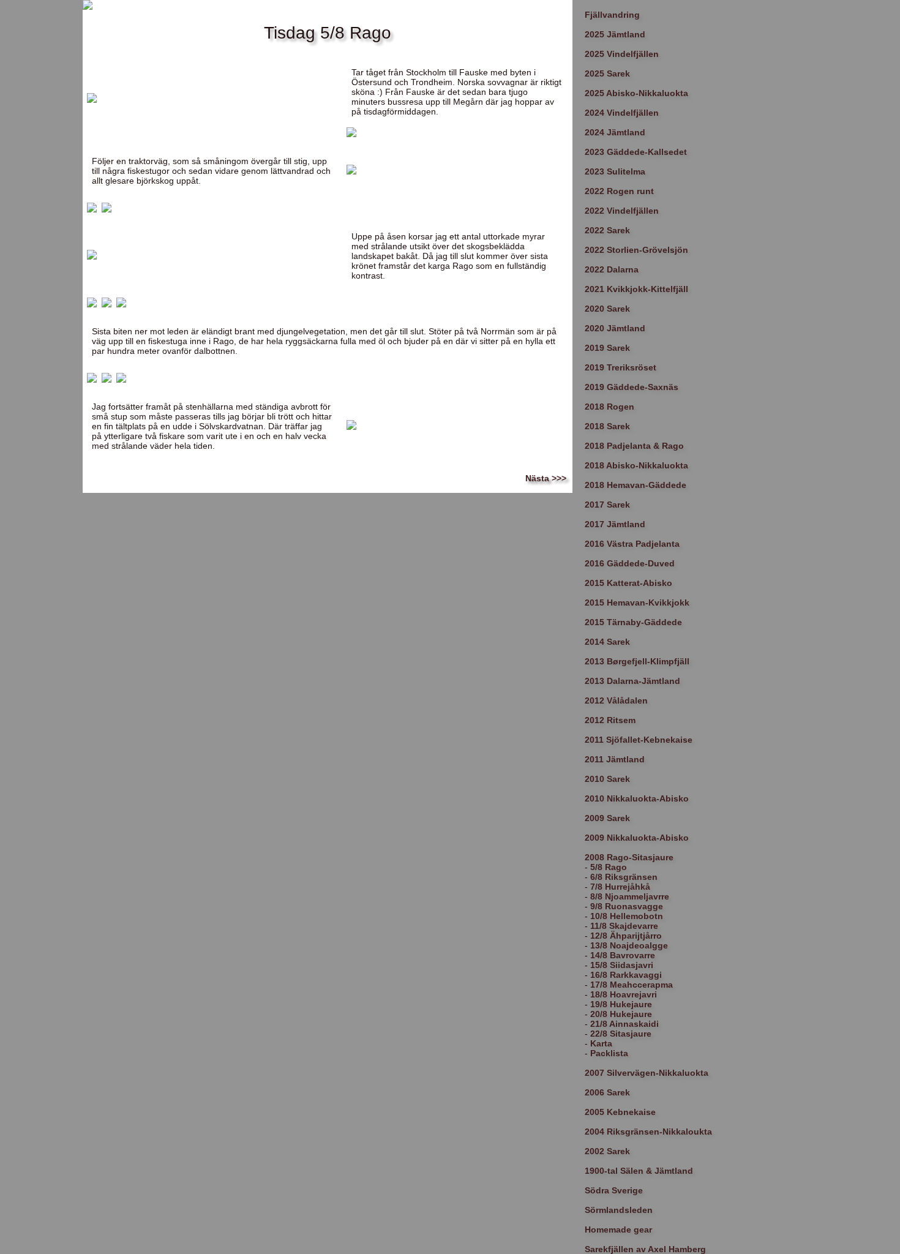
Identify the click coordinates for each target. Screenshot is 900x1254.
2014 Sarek (607, 642)
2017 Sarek (607, 504)
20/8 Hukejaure (621, 1014)
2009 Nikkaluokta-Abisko (637, 838)
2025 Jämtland (615, 34)
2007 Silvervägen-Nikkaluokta (646, 1073)
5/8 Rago (608, 867)
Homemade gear (618, 1229)
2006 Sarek (607, 1092)
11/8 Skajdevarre (624, 926)
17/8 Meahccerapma (631, 984)
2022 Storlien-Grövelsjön (636, 250)
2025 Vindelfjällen (622, 54)
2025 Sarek (607, 73)
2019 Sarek (607, 348)
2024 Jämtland (615, 132)
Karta (601, 1043)
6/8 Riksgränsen (624, 877)
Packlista (609, 1053)
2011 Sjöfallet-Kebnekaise (638, 740)
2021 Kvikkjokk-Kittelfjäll (636, 289)
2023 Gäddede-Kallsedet (636, 152)
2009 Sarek (607, 818)
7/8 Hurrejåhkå (620, 887)
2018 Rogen (609, 406)
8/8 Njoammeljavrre (629, 896)
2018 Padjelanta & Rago (634, 446)
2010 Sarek (607, 779)
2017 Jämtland (615, 524)
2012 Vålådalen (616, 700)
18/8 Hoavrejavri (623, 994)
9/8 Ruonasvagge (626, 906)
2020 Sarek (607, 309)
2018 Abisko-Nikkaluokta (636, 465)
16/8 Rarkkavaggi (626, 975)
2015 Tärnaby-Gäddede (633, 622)
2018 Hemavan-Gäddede (635, 485)
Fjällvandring (612, 15)
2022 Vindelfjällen (622, 211)
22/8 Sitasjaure (620, 1033)
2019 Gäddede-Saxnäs (631, 387)
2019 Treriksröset (620, 367)
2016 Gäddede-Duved (630, 563)
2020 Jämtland (615, 328)
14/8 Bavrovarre (622, 955)
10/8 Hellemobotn (626, 916)
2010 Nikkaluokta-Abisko (637, 798)
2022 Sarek (607, 230)
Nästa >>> (545, 478)
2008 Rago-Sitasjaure (629, 857)
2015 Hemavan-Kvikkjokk (637, 602)
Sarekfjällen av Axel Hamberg (645, 1249)
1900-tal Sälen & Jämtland (639, 1171)
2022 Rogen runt (619, 191)
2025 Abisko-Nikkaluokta (636, 93)
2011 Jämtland (615, 759)
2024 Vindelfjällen (622, 113)
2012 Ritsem (610, 720)
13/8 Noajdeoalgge (629, 945)
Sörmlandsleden (619, 1210)
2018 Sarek (607, 426)
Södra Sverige (614, 1190)
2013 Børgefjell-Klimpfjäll (637, 661)
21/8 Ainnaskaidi (624, 1024)
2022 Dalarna (612, 269)
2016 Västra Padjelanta (632, 544)
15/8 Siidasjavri (621, 965)
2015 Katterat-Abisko (628, 583)
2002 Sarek (607, 1151)
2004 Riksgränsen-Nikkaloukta (648, 1131)
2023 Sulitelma (615, 171)
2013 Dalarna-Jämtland (632, 681)
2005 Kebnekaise (620, 1112)
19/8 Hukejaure (621, 1004)
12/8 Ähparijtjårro (626, 935)
